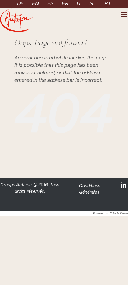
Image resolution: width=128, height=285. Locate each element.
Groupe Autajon (16, 185)
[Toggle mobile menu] (124, 14)
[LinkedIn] (124, 185)
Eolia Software (119, 213)
